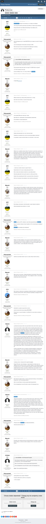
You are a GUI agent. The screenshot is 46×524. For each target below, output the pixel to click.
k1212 (12, 11)
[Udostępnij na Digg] (7, 516)
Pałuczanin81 (7, 39)
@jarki (15, 222)
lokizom (7, 324)
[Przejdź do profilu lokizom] (7, 330)
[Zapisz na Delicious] (9, 516)
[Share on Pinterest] (16, 516)
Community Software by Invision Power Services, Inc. (23, 522)
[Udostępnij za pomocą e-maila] (14, 516)
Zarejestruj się (41, 4)
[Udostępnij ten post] (43, 21)
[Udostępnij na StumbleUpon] (12, 516)
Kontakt (26, 520)
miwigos (7, 455)
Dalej (29, 17)
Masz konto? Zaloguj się (32, 4)
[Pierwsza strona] (2, 18)
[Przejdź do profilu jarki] (7, 27)
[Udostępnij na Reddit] (10, 516)
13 (24, 17)
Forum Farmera (5, 4)
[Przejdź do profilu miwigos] (7, 461)
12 (22, 17)
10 (18, 17)
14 (26, 17)
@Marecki (15, 227)
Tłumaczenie (21, 520)
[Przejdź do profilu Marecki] (7, 84)
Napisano (17, 21)
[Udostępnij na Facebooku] (3, 516)
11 (20, 17)
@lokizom (39, 222)
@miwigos (33, 71)
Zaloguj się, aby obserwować (6, 8)
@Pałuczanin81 (16, 23)
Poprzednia (5, 17)
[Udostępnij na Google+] (5, 516)
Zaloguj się (33, 505)
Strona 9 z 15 (35, 17)
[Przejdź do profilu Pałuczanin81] (7, 46)
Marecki (25, 59)
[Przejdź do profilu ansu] (7, 295)
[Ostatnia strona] (31, 18)
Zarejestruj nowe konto (12, 505)
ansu (7, 289)
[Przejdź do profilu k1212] (2, 10)
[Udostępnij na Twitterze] (1, 516)
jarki (7, 21)
